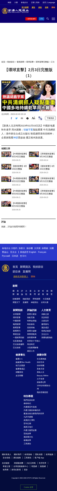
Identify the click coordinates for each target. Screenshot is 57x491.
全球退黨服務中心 (20, 466)
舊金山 (5, 252)
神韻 (9, 2)
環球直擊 (30, 62)
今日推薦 (46, 299)
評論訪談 (32, 310)
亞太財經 (16, 347)
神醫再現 (19, 372)
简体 (38, 2)
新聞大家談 (31, 314)
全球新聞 (16, 314)
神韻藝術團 (18, 463)
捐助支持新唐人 (20, 276)
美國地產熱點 (46, 337)
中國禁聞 (16, 321)
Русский (6, 256)
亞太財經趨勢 (18, 344)
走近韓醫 (19, 375)
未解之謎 (45, 314)
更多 (26, 470)
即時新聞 (36, 299)
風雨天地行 (28, 427)
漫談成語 (45, 327)
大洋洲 (37, 248)
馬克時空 (31, 344)
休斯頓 (45, 248)
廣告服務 (17, 458)
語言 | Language (49, 2)
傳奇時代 (27, 403)
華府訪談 (16, 334)
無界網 (5, 470)
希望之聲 (6, 466)
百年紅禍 (27, 423)
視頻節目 (11, 62)
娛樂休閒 (41, 354)
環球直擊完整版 (42, 62)
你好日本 (40, 362)
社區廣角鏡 (17, 341)
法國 (51, 248)
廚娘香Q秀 (41, 382)
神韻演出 (34, 302)
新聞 (15, 286)
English (32, 252)
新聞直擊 (16, 327)
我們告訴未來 (29, 400)
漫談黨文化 (28, 437)
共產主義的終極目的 (32, 410)
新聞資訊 (25, 266)
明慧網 (34, 466)
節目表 (17, 271)
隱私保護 (39, 454)
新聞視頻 (18, 310)
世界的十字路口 (33, 341)
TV (42, 19)
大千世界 (40, 379)
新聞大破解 (31, 331)
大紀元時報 (31, 463)
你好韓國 (40, 365)
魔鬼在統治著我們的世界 (34, 413)
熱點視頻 (26, 299)
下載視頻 (50, 118)
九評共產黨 (28, 417)
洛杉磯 (29, 248)
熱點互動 (31, 317)
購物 (33, 276)
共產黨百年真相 (30, 407)
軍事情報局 (31, 334)
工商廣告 (27, 444)
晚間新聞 (16, 324)
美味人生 (40, 372)
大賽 (16, 2)
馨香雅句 (45, 324)
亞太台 (13, 252)
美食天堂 (40, 369)
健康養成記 (20, 369)
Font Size (33, 118)
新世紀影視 (16, 470)
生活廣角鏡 (41, 359)
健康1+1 (19, 359)
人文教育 (46, 310)
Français (42, 252)
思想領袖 (31, 327)
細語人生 (31, 351)
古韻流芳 (45, 321)
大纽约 (14, 248)
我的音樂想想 (42, 392)
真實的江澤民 (29, 420)
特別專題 (28, 396)
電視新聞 (20, 62)
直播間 (27, 271)
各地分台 (24, 2)
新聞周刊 (16, 331)
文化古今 (45, 334)
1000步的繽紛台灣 (43, 387)
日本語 (15, 256)
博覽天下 (16, 302)
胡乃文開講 (20, 365)
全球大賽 (44, 302)
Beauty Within (42, 375)
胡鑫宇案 (28, 129)
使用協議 (49, 454)
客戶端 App (39, 458)
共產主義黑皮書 (30, 430)
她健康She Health (23, 362)
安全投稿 (6, 458)
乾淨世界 (42, 463)
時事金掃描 (31, 321)
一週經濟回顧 (18, 337)
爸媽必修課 (46, 331)
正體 (32, 2)
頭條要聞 (16, 299)
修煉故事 (27, 440)
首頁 (3, 62)
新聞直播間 (32, 19)
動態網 (43, 466)
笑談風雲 (45, 317)
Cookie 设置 (28, 487)
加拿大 (22, 248)
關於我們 (17, 454)
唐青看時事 (31, 337)
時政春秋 (31, 324)
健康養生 (20, 354)
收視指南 (28, 454)
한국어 (23, 256)
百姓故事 (27, 433)
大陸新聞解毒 (32, 347)
